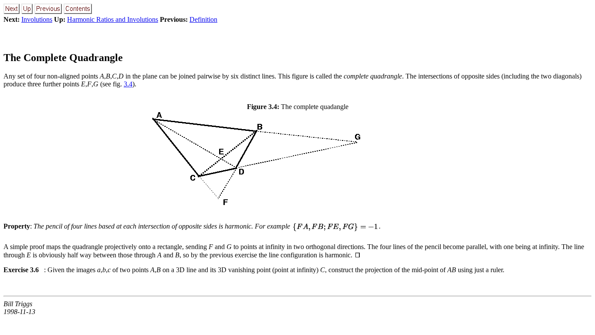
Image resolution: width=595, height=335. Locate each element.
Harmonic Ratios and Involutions (112, 19)
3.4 (128, 84)
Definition (203, 19)
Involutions (36, 19)
